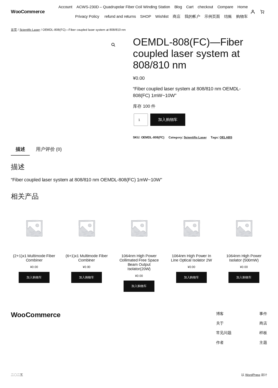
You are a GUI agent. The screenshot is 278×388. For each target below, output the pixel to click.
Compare (225, 7)
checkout (205, 7)
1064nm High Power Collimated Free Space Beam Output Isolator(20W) (139, 262)
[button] (113, 45)
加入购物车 (168, 119)
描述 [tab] (20, 149)
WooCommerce (28, 11)
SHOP (145, 16)
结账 (228, 16)
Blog (178, 7)
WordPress (252, 375)
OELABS (226, 137)
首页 (14, 29)
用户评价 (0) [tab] (49, 149)
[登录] (253, 12)
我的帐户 (192, 16)
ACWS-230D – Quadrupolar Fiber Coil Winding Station (123, 7)
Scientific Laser (30, 29)
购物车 (242, 16)
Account (65, 7)
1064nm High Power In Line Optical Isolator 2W (191, 258)
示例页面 (212, 16)
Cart (190, 7)
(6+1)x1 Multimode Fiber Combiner (87, 258)
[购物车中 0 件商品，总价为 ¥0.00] (262, 12)
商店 (176, 16)
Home (242, 7)
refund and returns (120, 16)
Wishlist (162, 16)
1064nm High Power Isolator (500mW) (243, 258)
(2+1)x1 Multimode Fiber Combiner (34, 258)
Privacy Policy (87, 16)
